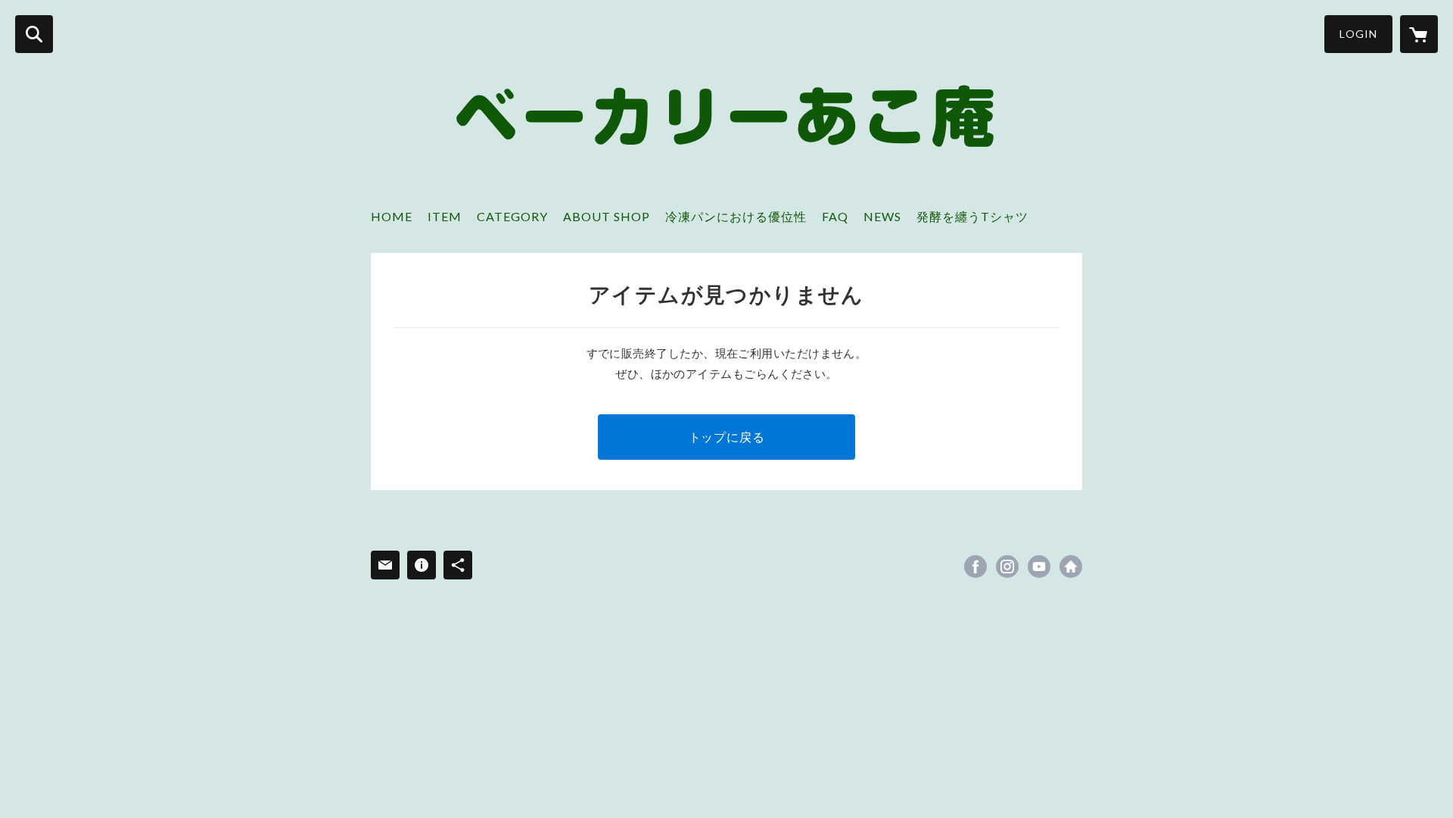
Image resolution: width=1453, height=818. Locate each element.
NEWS (882, 216)
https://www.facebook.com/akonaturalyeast (975, 566)
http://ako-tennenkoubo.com (1070, 566)
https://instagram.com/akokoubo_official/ (1007, 566)
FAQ (835, 216)
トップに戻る (727, 436)
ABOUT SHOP (606, 216)
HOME (391, 216)
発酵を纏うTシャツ (972, 216)
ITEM (445, 216)
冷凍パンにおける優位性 (736, 216)
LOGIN (1358, 33)
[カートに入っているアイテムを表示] (1419, 34)
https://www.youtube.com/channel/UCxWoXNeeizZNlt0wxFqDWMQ (1039, 566)
